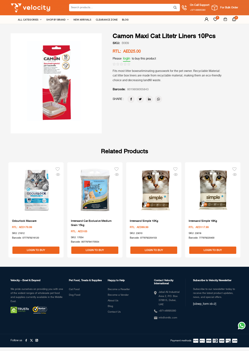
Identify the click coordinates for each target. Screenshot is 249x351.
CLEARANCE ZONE (107, 19)
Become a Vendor (118, 295)
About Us (113, 301)
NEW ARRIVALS (82, 19)
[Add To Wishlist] (57, 168)
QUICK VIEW (58, 174)
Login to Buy (36, 250)
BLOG (125, 19)
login (126, 58)
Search (175, 7)
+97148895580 (167, 311)
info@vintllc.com (168, 318)
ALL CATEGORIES (28, 19)
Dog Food (74, 295)
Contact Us (114, 312)
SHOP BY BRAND (56, 19)
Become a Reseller (119, 289)
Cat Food (74, 289)
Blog (110, 306)
